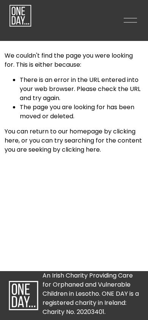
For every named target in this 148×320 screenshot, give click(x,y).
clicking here (81, 149)
